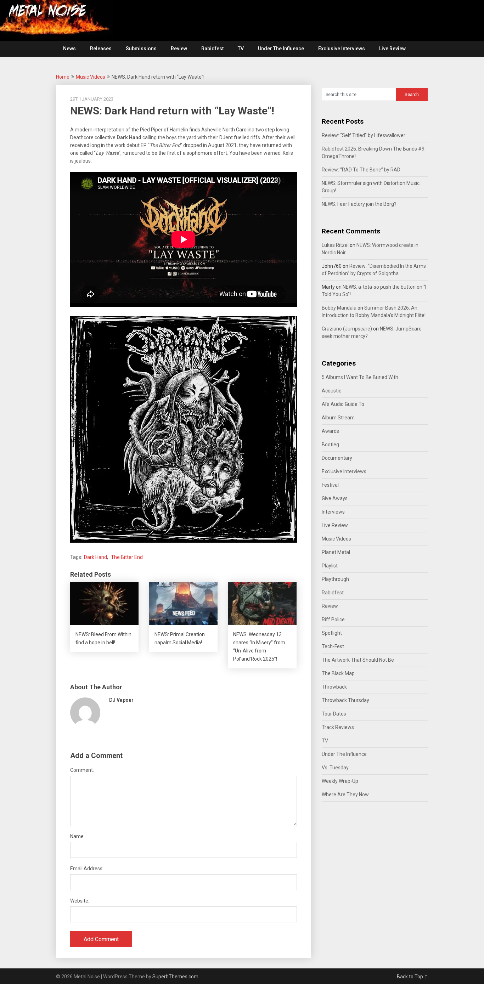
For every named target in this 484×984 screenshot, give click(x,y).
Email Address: (86, 868)
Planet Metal (336, 552)
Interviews (333, 512)
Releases (101, 48)
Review (179, 48)
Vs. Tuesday (335, 767)
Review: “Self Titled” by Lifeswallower (363, 135)
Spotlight (332, 633)
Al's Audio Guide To (343, 404)
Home (62, 77)
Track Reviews (338, 727)
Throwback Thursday (345, 700)
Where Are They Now (345, 794)
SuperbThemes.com (175, 976)
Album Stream (338, 417)
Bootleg (330, 444)
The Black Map (338, 673)
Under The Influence (281, 48)
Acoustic (331, 391)
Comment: (82, 770)
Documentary (337, 458)
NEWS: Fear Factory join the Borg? (359, 204)
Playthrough (335, 579)
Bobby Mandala (339, 308)
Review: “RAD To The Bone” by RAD (361, 170)
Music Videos (90, 77)
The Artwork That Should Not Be (358, 660)
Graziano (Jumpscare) (347, 329)
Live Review (392, 48)
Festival (330, 485)
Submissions (141, 48)
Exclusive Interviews (341, 48)
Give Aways (335, 498)
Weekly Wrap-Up (340, 781)
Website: (79, 901)
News (69, 48)
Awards (330, 431)
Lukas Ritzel (335, 245)
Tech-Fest (333, 646)
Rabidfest (212, 48)
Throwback (334, 687)
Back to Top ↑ (412, 976)
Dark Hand (95, 557)
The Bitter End (127, 557)
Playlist (330, 566)
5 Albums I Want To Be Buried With (360, 377)
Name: (77, 836)
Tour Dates (334, 714)
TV (241, 48)
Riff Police (333, 619)
